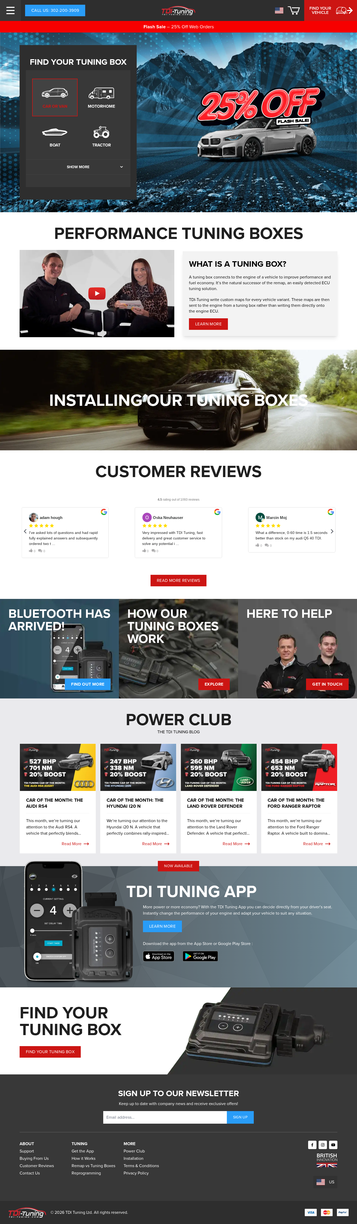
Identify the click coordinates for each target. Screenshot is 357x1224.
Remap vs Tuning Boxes (93, 1166)
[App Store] (158, 956)
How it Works (83, 1158)
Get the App (83, 1151)
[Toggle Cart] (293, 10)
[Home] (179, 10)
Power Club (134, 1151)
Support (27, 1151)
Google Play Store (235, 944)
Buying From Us (34, 1158)
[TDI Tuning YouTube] (333, 1145)
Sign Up (240, 1117)
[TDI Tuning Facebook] (312, 1145)
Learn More (211, 325)
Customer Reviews (37, 1166)
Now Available (178, 866)
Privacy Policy (136, 1173)
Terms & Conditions (141, 1166)
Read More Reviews (178, 580)
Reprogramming (86, 1173)
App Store (203, 944)
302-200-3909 (55, 10)
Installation (133, 1158)
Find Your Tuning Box (50, 1052)
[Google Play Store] (200, 956)
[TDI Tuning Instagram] (323, 1145)
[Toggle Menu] (10, 10)
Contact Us (30, 1173)
